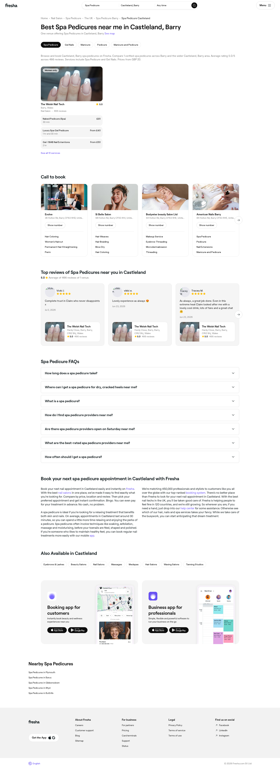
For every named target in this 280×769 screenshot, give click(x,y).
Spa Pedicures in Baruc (40, 677)
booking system (195, 492)
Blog (77, 735)
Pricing (125, 730)
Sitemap (79, 740)
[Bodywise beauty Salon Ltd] (165, 220)
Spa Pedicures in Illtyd (39, 688)
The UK (88, 18)
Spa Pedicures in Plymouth (42, 672)
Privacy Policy (175, 725)
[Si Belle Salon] (115, 220)
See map (110, 33)
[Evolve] (64, 220)
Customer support (84, 730)
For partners (128, 725)
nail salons (64, 492)
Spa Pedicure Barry (107, 18)
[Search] (194, 5)
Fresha (130, 488)
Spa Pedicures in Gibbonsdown (44, 682)
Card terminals (129, 735)
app (92, 535)
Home (44, 18)
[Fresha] (11, 5)
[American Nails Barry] (216, 220)
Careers (79, 725)
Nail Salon (56, 18)
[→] (238, 220)
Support (126, 740)
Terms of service (177, 730)
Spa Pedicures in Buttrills (41, 693)
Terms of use (175, 735)
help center (187, 508)
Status (125, 746)
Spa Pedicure (73, 18)
